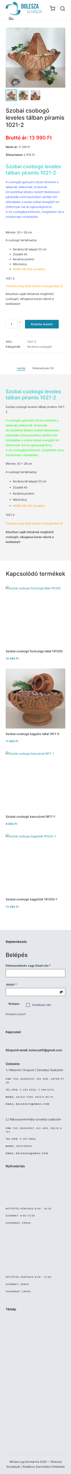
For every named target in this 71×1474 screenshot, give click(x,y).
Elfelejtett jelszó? (16, 1014)
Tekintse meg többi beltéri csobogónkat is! (34, 523)
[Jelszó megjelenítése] (61, 992)
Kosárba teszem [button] (35, 645)
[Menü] (11, 18)
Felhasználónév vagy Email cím (34, 965)
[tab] (21, 368)
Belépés (14, 1004)
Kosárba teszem (42, 324)
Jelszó (17, 984)
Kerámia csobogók (39, 346)
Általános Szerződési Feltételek (44, 1466)
